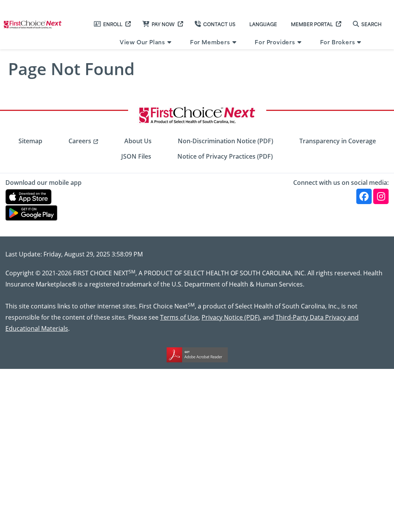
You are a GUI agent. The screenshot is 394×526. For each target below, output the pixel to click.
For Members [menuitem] (210, 41)
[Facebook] (364, 196)
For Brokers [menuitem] (337, 41)
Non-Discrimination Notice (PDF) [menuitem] (225, 141)
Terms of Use (179, 317)
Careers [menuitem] (79, 141)
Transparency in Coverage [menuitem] (337, 141)
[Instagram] (381, 196)
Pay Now (163, 24)
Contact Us (219, 24)
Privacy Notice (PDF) (231, 317)
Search (371, 24)
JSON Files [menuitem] (136, 156)
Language (263, 24)
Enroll (112, 24)
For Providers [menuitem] (275, 41)
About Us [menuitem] (138, 141)
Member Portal (312, 24)
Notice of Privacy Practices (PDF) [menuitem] (225, 156)
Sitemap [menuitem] (30, 141)
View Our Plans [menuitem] (142, 41)
